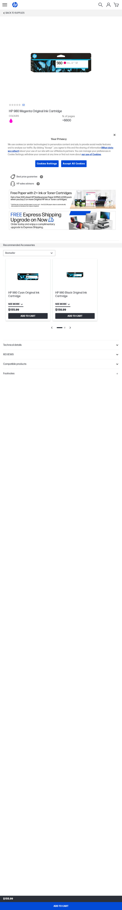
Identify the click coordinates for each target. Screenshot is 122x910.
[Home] (15, 5)
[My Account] (108, 5)
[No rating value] (15, 104)
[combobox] (29, 253)
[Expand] (61, 63)
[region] (61, 151)
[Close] (114, 135)
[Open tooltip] (41, 177)
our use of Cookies (91, 154)
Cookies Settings (47, 163)
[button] (61, 245)
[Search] (101, 5)
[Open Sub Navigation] (5, 5)
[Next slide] (70, 327)
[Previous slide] (52, 327)
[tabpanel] (61, 296)
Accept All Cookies (74, 163)
